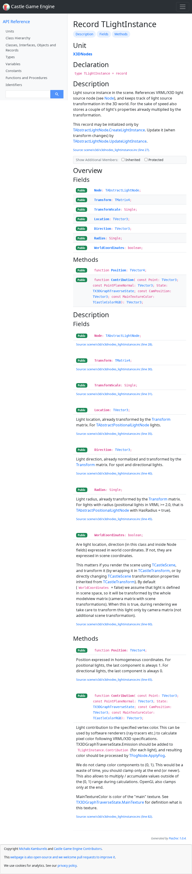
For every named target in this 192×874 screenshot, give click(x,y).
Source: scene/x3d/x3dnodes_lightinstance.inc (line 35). (114, 434)
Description (84, 34)
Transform (102, 200)
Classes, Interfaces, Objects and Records (31, 47)
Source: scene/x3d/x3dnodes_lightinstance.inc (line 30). (114, 369)
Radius (99, 238)
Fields (104, 34)
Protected (155, 160)
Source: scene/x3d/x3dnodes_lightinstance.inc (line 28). (114, 344)
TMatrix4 (122, 200)
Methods (121, 34)
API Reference (16, 21)
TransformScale (107, 209)
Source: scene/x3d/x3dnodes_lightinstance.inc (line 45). (114, 519)
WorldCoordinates (109, 248)
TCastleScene (163, 565)
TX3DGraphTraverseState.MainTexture (110, 802)
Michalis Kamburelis (33, 849)
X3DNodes (82, 54)
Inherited (132, 160)
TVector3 (120, 219)
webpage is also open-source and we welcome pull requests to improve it (62, 857)
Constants (14, 70)
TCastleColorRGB (107, 302)
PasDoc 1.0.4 (177, 838)
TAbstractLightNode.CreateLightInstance (109, 130)
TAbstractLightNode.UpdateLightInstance (110, 141)
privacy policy (67, 865)
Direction (102, 228)
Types (10, 57)
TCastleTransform (154, 570)
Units (10, 31)
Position (118, 270)
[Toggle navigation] (182, 6)
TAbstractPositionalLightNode (122, 425)
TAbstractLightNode (122, 190)
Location (101, 219)
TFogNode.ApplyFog (147, 755)
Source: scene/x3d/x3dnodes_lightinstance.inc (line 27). (111, 150)
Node (109, 98)
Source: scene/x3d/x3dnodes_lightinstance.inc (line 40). (114, 473)
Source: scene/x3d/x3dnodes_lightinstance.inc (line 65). (114, 679)
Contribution (122, 280)
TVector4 (137, 270)
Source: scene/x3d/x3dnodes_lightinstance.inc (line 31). (114, 394)
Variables (13, 64)
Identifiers (14, 85)
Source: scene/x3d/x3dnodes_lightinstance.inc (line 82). (114, 816)
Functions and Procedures (26, 78)
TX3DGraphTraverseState (113, 291)
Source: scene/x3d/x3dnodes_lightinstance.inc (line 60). (114, 624)
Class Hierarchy (18, 38)
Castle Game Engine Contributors (78, 849)
